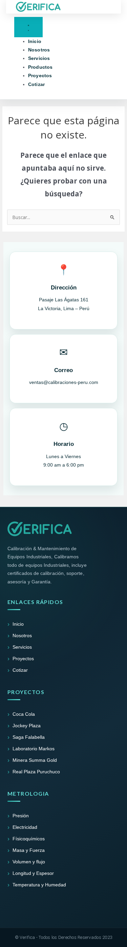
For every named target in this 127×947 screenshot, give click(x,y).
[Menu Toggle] (28, 27)
